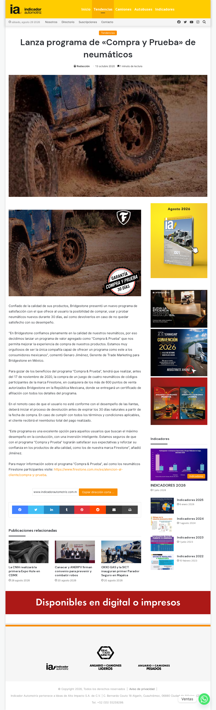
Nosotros (51, 22)
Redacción (83, 66)
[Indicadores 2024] (162, 524)
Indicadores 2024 (190, 519)
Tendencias (102, 9)
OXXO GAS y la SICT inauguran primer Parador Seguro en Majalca (120, 571)
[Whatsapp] (204, 699)
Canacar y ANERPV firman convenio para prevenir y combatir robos (73, 571)
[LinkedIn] (51, 510)
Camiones (123, 9)
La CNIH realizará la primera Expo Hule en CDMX (24, 571)
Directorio (68, 22)
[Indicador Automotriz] (26, 9)
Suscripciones (88, 22)
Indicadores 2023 (190, 537)
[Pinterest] (82, 510)
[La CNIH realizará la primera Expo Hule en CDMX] (29, 552)
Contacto (107, 22)
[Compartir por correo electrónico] (114, 510)
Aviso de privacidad (142, 689)
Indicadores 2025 (190, 500)
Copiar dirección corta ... (98, 492)
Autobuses (143, 9)
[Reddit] (98, 510)
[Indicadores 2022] (162, 562)
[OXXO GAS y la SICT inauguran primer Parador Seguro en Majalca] (121, 552)
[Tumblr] (66, 510)
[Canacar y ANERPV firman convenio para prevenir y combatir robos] (75, 552)
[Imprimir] (130, 510)
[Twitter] (36, 510)
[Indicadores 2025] (162, 506)
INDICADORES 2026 (168, 485)
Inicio (85, 9)
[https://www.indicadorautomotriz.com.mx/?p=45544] (179, 277)
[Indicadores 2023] (162, 543)
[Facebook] (20, 510)
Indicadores (164, 9)
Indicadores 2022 (190, 556)
